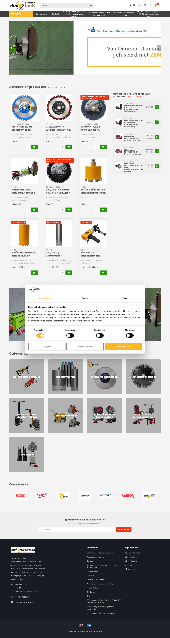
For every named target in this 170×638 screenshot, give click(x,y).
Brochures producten (95, 579)
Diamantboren (54, 360)
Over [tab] (125, 298)
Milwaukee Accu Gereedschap (99, 399)
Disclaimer (91, 592)
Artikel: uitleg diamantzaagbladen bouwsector (100, 607)
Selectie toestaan (85, 346)
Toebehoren (14, 438)
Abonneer (124, 529)
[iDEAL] (81, 625)
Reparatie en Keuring (95, 557)
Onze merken (42, 14)
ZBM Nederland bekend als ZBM (100, 553)
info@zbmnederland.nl (24, 602)
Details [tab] (85, 298)
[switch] (70, 335)
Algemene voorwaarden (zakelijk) (100, 584)
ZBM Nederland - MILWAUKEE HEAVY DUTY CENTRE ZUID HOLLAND (104, 601)
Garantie (90, 575)
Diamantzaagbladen (95, 360)
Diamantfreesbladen (134, 360)
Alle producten (131, 569)
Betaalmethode (93, 571)
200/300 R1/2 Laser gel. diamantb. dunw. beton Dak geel (24, 255)
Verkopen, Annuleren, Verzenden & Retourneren (101, 566)
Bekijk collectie (55, 87)
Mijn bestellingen (132, 557)
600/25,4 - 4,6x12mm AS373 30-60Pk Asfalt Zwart (58, 192)
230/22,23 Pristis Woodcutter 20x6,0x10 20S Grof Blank (58, 129)
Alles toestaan (123, 346)
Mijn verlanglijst (131, 561)
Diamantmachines (55, 399)
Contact (55, 14)
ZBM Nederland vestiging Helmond (101, 613)
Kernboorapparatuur (17, 360)
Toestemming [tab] (45, 298)
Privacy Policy (92, 588)
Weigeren (46, 346)
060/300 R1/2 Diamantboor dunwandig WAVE (56, 255)
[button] (11, 48)
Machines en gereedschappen (138, 399)
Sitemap (90, 596)
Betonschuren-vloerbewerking (21, 399)
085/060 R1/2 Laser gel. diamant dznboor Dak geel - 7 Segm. (93, 192)
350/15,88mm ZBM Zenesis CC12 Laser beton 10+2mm (21, 129)
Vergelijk (128, 565)
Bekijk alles (134, 97)
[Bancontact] (89, 625)
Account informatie (132, 553)
